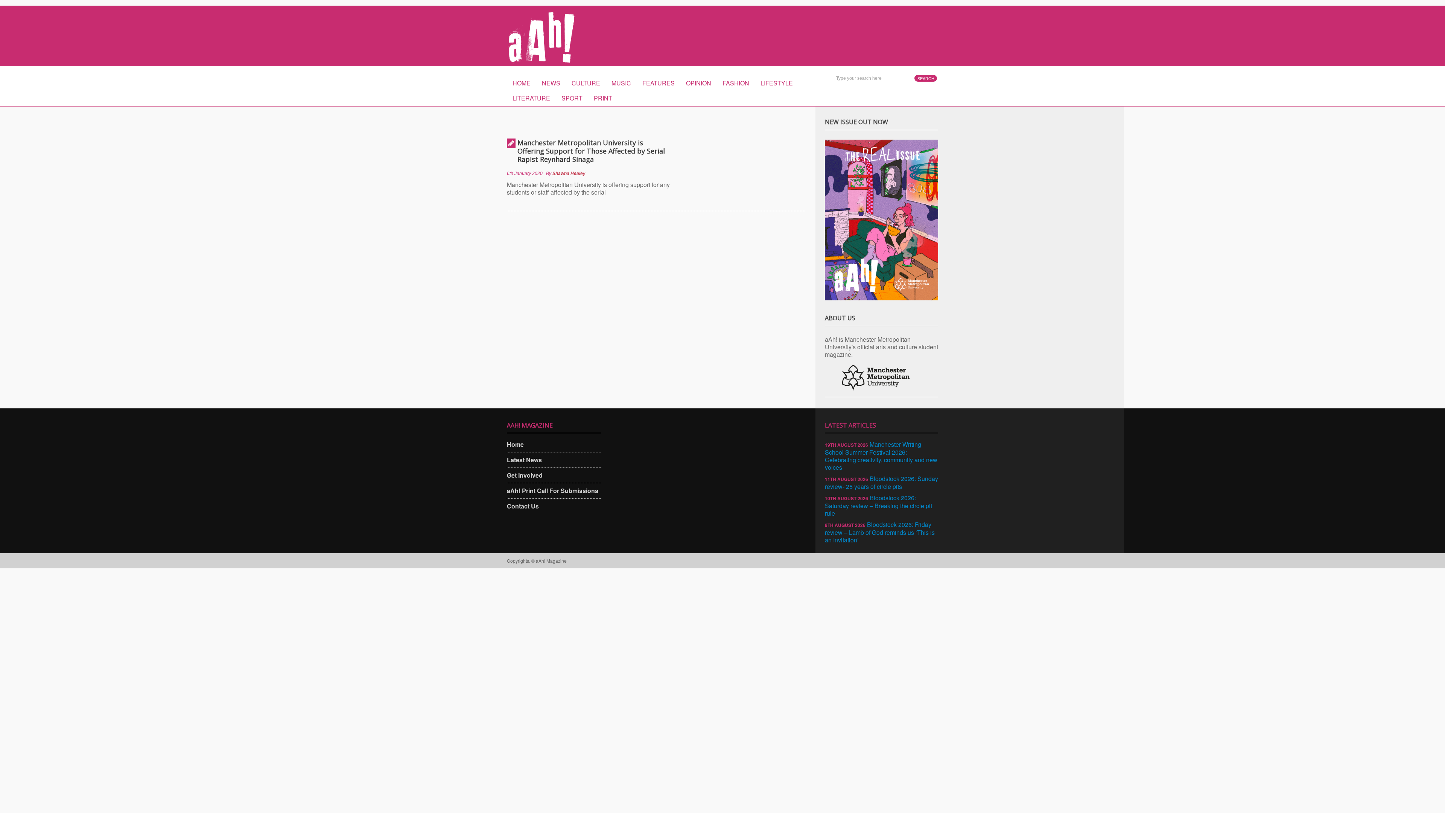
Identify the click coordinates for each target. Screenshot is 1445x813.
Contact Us (523, 506)
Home (522, 83)
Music (621, 83)
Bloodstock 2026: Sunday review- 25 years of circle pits (881, 482)
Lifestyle (777, 83)
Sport (572, 98)
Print (603, 98)
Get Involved (525, 475)
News (551, 83)
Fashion (735, 83)
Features (658, 83)
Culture (586, 83)
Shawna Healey (569, 173)
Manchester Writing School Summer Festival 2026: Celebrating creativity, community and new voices (881, 456)
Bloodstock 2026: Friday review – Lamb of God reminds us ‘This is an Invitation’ (880, 532)
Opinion (698, 83)
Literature (531, 98)
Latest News (524, 459)
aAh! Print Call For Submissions (552, 490)
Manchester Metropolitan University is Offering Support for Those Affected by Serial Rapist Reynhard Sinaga (591, 151)
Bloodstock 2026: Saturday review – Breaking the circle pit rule (878, 505)
